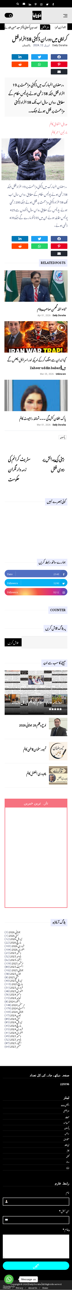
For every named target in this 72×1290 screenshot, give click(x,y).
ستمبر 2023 (15, 1045)
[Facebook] (59, 56)
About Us (32, 1287)
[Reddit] (20, 63)
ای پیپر (67, 1116)
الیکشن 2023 (65, 1105)
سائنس (67, 1133)
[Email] (59, 71)
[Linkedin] (20, 56)
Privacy (19, 1287)
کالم (68, 1150)
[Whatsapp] (39, 63)
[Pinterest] (59, 63)
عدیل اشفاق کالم (58, 123)
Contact (7, 1287)
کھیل (67, 1156)
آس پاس (66, 1122)
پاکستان (26, 45)
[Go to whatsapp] (8, 1279)
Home (45, 1287)
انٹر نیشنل (52, 27)
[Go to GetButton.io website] (9, 1286)
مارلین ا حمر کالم (59, 131)
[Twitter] (39, 56)
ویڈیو (67, 1167)
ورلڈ (67, 1161)
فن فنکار (66, 1145)
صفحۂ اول (66, 1139)
